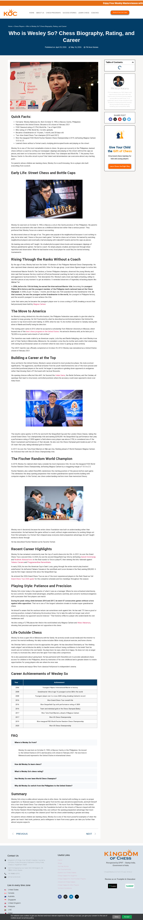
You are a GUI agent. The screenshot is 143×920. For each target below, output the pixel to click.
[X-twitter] (77, 897)
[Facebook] (60, 897)
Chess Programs (53, 13)
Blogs (60, 863)
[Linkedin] (71, 897)
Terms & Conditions (65, 888)
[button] (21, 682)
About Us (40, 13)
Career (60, 860)
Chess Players (19, 26)
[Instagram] (65, 897)
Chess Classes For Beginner (67, 876)
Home (31, 13)
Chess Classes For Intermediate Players (72, 879)
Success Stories (69, 13)
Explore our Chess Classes (67, 873)
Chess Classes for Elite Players (68, 885)
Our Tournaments (64, 869)
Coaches (95, 13)
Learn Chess (83, 13)
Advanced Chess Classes (66, 882)
